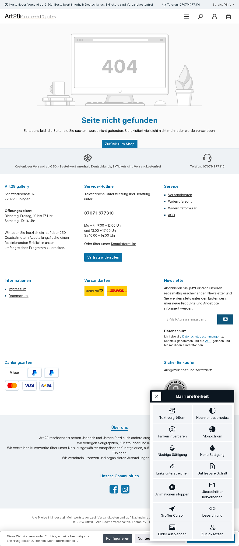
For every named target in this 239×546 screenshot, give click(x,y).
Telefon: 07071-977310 (183, 4)
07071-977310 (99, 213)
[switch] (172, 414)
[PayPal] (34, 373)
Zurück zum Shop (119, 144)
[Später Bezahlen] (51, 373)
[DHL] (117, 291)
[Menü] (186, 16)
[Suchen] (200, 16)
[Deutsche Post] (94, 291)
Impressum (17, 289)
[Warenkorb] (228, 16)
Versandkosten (180, 195)
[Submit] (225, 319)
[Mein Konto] (214, 16)
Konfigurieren (117, 538)
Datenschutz (18, 296)
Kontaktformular (123, 244)
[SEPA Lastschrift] (46, 385)
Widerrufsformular (182, 208)
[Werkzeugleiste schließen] (156, 396)
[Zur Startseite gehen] (30, 16)
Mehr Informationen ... (62, 541)
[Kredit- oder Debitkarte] (21, 385)
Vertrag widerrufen (103, 257)
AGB (171, 215)
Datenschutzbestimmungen (201, 336)
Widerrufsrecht (180, 201)
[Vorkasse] (15, 373)
